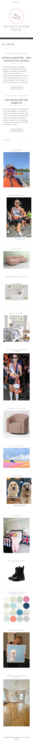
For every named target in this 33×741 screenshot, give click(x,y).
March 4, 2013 (16, 63)
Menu (17, 2)
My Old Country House (16, 28)
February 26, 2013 (16, 105)
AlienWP (16, 739)
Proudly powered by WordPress (11, 737)
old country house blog (16, 53)
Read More (17, 88)
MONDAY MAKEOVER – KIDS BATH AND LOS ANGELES (16, 59)
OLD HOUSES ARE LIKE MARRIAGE (16, 101)
